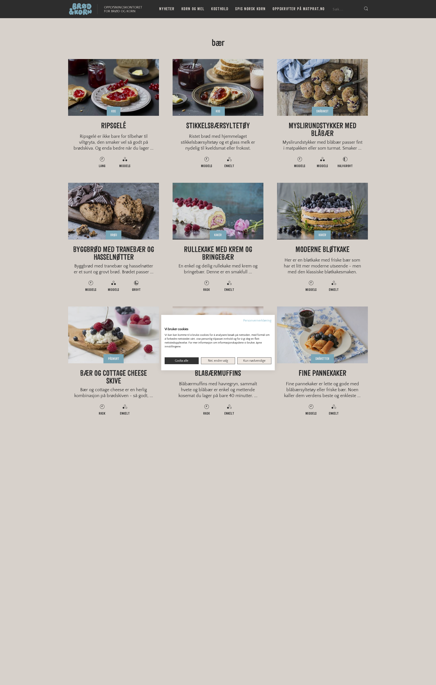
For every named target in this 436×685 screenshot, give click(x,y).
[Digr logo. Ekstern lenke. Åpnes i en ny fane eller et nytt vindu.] (168, 324)
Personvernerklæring (257, 320)
